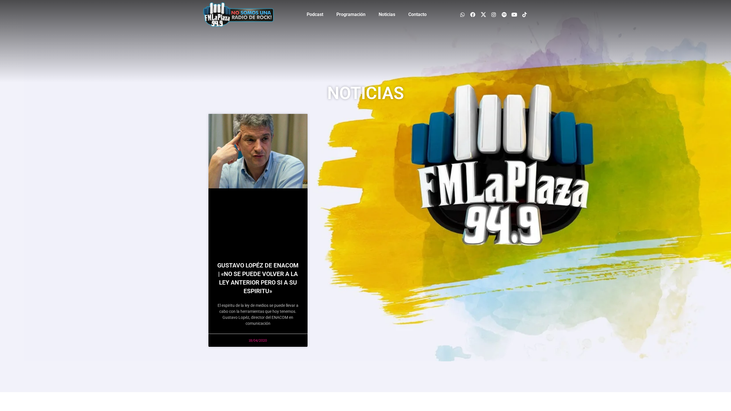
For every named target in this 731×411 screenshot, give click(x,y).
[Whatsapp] (462, 14)
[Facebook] (473, 14)
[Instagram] (493, 14)
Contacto (417, 14)
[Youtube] (514, 14)
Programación (351, 14)
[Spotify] (503, 14)
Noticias (387, 14)
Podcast (315, 14)
